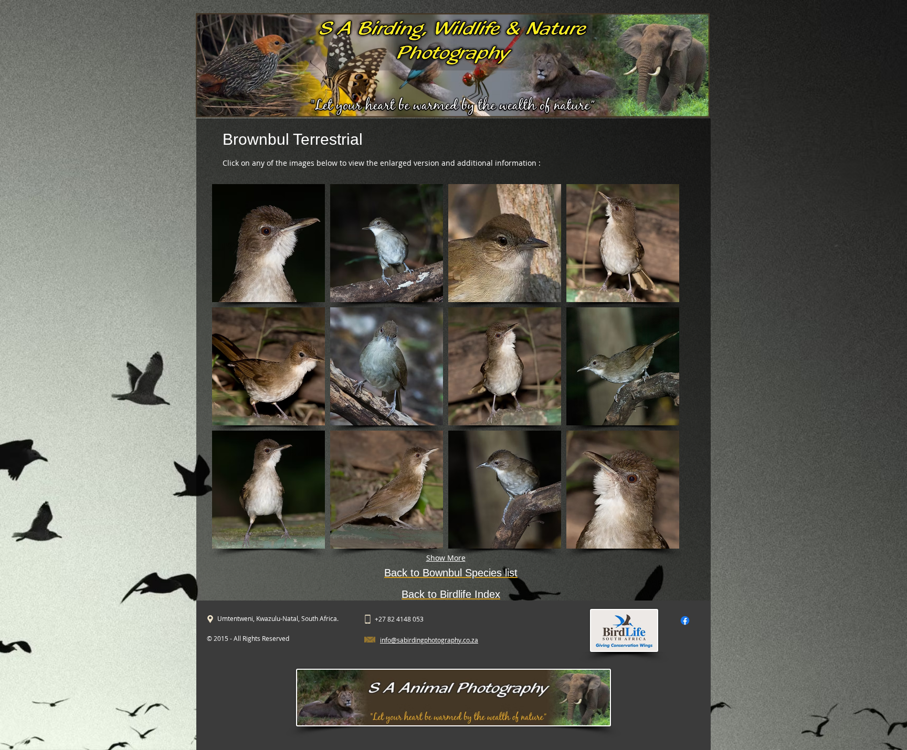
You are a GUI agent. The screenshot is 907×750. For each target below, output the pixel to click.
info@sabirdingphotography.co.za (429, 640)
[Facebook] (685, 620)
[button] (268, 243)
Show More (446, 558)
